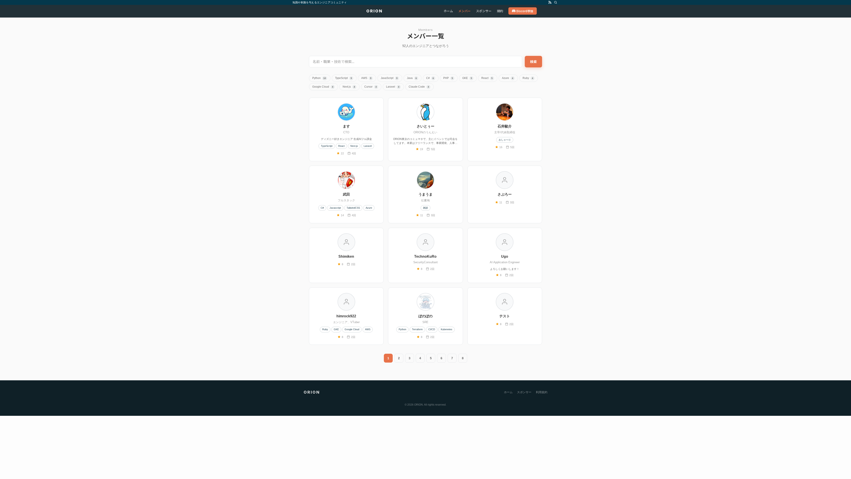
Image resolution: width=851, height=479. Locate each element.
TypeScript (343, 78)
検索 (533, 61)
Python (319, 78)
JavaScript (389, 78)
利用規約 (541, 392)
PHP (448, 78)
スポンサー (484, 11)
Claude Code (419, 86)
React (487, 78)
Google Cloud (322, 86)
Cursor (370, 86)
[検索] (555, 2)
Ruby (528, 78)
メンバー (464, 11)
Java (412, 78)
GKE (467, 78)
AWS (366, 78)
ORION (374, 11)
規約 (500, 11)
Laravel (392, 86)
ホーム (448, 11)
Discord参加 (524, 11)
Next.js (349, 86)
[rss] (550, 2)
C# (430, 78)
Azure (507, 78)
